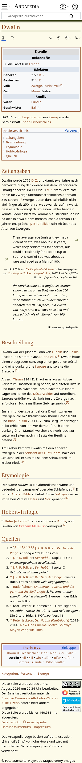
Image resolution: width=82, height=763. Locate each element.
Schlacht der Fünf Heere (43, 453)
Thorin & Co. (32, 648)
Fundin (36, 102)
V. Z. (38, 80)
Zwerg (53, 117)
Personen (27, 673)
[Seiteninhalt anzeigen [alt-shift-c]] (3, 37)
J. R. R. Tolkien (40, 223)
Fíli (24, 658)
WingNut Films (31, 630)
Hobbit (61, 521)
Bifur (33, 499)
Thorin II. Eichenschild (22, 653)
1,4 (32, 547)
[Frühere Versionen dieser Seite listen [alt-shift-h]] (59, 37)
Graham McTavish (32, 526)
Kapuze (40, 366)
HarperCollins (42, 273)
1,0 (15, 547)
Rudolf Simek (22, 586)
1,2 (23, 547)
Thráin (18, 379)
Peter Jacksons (16, 521)
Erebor (34, 64)
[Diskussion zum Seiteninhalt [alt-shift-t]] (13, 37)
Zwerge (36, 86)
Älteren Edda (21, 494)
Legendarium (32, 117)
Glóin (47, 658)
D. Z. (42, 75)
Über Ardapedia (35, 722)
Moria (35, 91)
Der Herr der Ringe (48, 577)
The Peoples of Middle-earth (41, 269)
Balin (34, 107)
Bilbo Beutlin (17, 421)
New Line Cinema (33, 625)
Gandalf (38, 662)
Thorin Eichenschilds (36, 122)
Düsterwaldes (43, 393)
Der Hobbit (42, 557)
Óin (38, 658)
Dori (44, 653)
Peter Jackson (23, 620)
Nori (48, 499)
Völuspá (61, 494)
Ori (61, 653)
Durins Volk (52, 86)
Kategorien (9, 673)
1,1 (19, 547)
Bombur (23, 662)
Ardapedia (26, 6)
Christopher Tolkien (20, 273)
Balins (73, 352)
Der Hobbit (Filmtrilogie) (52, 620)
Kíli (31, 658)
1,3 (28, 547)
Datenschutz (10, 722)
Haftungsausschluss (16, 727)
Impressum (42, 727)
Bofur (68, 658)
